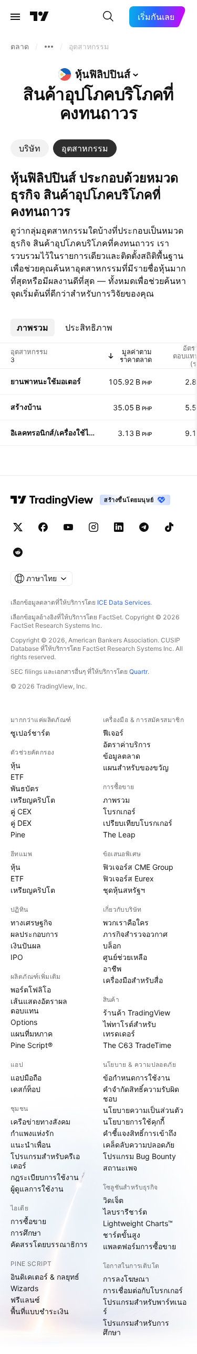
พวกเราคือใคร (126, 922)
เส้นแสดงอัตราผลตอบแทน (39, 1006)
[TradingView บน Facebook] (43, 527)
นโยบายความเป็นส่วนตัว (143, 1110)
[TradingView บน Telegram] (144, 527)
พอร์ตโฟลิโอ (31, 989)
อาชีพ (112, 968)
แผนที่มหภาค (32, 1033)
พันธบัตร (25, 788)
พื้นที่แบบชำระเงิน (40, 1311)
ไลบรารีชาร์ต (125, 1211)
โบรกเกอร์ (119, 811)
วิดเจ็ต (113, 1200)
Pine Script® (32, 1045)
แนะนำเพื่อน (31, 1144)
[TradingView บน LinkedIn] (118, 527)
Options (24, 1022)
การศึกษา (26, 1232)
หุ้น (15, 765)
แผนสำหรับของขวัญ (136, 767)
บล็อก (112, 945)
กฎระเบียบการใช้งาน (45, 1177)
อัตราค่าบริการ (127, 744)
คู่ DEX (21, 822)
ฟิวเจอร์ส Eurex (128, 878)
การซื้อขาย (28, 1221)
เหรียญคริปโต (33, 799)
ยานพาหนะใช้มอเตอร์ (46, 381)
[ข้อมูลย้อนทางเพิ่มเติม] (49, 46)
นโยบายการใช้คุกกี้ (133, 1121)
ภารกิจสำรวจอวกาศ (135, 934)
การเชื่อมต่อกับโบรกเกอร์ (143, 1290)
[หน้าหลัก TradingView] (39, 16)
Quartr (138, 671)
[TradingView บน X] (18, 527)
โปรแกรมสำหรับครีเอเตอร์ (45, 1161)
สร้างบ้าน (26, 406)
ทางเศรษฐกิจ (31, 922)
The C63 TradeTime (137, 1045)
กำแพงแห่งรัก (32, 1133)
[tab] (30, 148)
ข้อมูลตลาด (121, 755)
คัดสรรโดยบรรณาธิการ (49, 1244)
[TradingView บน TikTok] (169, 527)
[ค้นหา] (108, 16)
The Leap (119, 834)
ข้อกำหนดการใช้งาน (136, 1077)
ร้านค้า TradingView (136, 1012)
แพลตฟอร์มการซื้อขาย (139, 1246)
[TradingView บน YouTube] (68, 527)
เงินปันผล (26, 945)
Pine (18, 834)
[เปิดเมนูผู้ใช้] (15, 16)
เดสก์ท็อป (25, 1089)
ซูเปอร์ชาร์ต (30, 732)
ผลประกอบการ (34, 934)
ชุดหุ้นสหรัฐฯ (124, 890)
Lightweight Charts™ (138, 1223)
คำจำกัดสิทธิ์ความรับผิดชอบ (141, 1094)
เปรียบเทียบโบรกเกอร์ (137, 822)
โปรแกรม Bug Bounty (139, 1156)
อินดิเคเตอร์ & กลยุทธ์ (45, 1276)
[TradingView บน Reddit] (18, 552)
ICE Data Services (123, 602)
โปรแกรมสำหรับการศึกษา (136, 1327)
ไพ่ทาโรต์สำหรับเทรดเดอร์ (129, 1029)
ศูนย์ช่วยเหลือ (125, 957)
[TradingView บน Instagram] (93, 527)
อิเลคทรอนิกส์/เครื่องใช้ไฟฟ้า (53, 432)
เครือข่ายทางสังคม (40, 1121)
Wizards (24, 1288)
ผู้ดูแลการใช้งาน (37, 1188)
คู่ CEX (21, 811)
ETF (17, 776)
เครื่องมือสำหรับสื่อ (133, 980)
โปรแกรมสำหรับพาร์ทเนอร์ (144, 1306)
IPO (17, 957)
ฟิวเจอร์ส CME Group (138, 866)
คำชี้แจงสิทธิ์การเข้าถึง (140, 1133)
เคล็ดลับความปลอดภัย (138, 1144)
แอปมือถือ (26, 1077)
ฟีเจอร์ (113, 732)
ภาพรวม (116, 799)
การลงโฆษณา (126, 1278)
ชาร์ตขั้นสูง (121, 1234)
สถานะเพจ (120, 1167)
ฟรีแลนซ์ (25, 1299)
